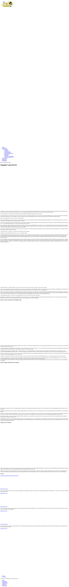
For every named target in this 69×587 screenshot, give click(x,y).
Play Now (5, 493)
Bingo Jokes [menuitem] (4, 581)
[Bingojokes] (8, 8)
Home (1, 162)
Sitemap (3, 575)
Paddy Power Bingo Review (9, 156)
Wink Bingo (6, 149)
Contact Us (4, 576)
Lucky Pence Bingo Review (8, 157)
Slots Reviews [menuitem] (4, 585)
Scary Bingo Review (7, 152)
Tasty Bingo (6, 150)
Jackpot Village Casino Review (5, 475)
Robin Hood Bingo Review (8, 153)
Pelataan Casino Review (14, 475)
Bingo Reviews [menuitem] (4, 582)
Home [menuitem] (3, 580)
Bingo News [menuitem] (4, 584)
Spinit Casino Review (3, 506)
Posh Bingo (6, 155)
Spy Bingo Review (7, 151)
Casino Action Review (4, 524)
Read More (2, 493)
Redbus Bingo (6, 154)
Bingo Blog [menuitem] (4, 583)
